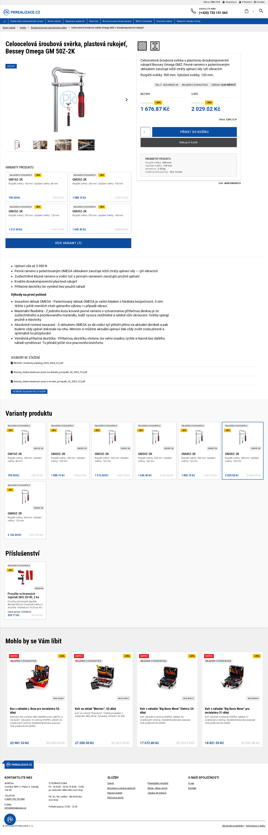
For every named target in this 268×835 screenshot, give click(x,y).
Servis (110, 783)
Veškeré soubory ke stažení (29, 391)
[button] (249, 11)
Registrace (231, 2)
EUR (218, 2)
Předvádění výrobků (158, 783)
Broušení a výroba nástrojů (121, 788)
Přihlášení (247, 2)
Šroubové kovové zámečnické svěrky (49, 27)
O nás (191, 783)
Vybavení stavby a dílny (189, 21)
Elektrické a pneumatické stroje (27, 21)
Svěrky (23, 27)
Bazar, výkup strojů (157, 788)
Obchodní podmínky (233, 825)
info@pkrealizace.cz (15, 808)
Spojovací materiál (75, 21)
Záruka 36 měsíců (157, 793)
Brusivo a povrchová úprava (117, 21)
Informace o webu (255, 825)
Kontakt (260, 2)
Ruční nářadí (54, 21)
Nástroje (93, 21)
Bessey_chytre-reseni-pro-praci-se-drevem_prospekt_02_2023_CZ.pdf (50, 372)
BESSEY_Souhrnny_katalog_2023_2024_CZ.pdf (38, 363)
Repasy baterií (114, 793)
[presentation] (126, 99)
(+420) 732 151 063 (15, 799)
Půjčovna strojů (115, 797)
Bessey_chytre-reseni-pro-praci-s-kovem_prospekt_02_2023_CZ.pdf (49, 381)
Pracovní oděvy (164, 21)
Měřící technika (144, 21)
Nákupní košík (189, 142)
